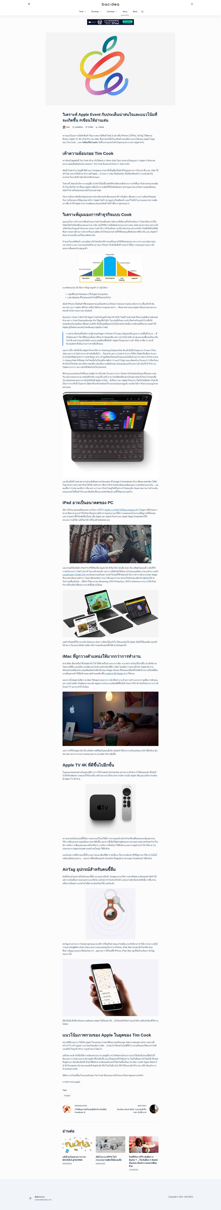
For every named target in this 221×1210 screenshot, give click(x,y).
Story (125, 11)
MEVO (146, 578)
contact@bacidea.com (43, 1200)
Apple (67, 1096)
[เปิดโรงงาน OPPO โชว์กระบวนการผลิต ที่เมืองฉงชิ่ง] (110, 1144)
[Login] (192, 4)
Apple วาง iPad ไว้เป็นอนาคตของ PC (121, 510)
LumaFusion (68, 575)
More (135, 11)
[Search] (142, 12)
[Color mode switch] (29, 4)
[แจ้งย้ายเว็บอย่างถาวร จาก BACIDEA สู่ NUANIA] (77, 1144)
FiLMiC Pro (80, 575)
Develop (95, 11)
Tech (81, 11)
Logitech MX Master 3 (115, 673)
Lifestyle (110, 11)
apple (77, 1082)
